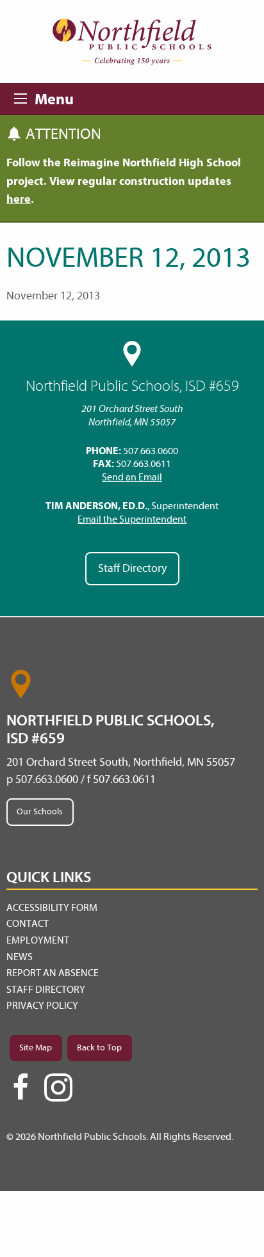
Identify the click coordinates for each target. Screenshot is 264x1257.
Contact (27, 923)
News (19, 957)
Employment (37, 940)
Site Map (35, 1047)
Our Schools (40, 811)
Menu (24, 96)
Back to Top (99, 1047)
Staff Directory (132, 568)
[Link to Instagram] (58, 1087)
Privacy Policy (42, 1005)
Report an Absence (52, 973)
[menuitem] (132, 908)
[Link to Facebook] (20, 1092)
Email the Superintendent (132, 519)
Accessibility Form (51, 907)
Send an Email (132, 477)
